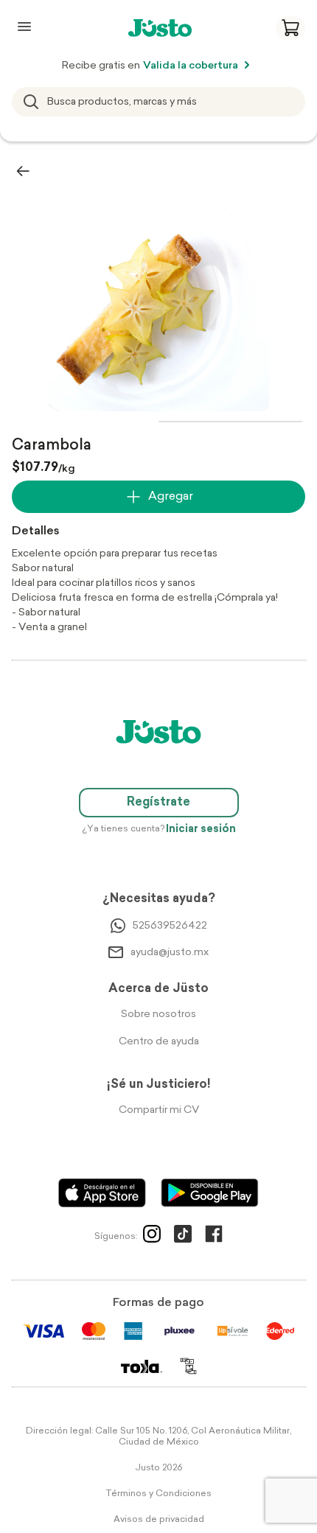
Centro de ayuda (159, 1041)
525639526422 (170, 926)
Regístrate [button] (158, 803)
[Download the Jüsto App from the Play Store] (210, 1192)
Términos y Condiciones (158, 1494)
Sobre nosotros (158, 1014)
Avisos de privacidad (159, 1519)
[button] (290, 28)
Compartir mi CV (159, 1110)
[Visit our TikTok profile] (183, 1237)
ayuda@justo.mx (169, 952)
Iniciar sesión (201, 829)
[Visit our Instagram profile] (152, 1237)
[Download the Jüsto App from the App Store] (102, 1192)
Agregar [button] (170, 497)
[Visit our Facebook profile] (214, 1237)
